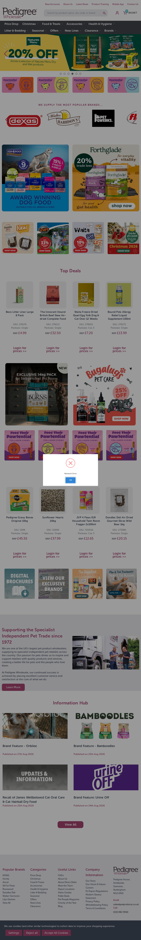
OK (70, 480)
